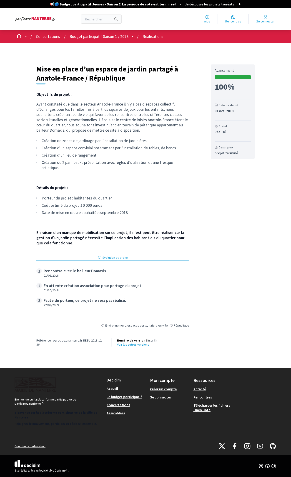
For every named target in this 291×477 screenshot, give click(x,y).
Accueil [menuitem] (112, 388)
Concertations (48, 36)
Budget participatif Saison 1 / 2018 (99, 36)
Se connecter (160, 397)
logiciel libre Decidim (53, 470)
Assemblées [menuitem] (116, 413)
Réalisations (153, 36)
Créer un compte (163, 389)
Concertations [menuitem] (118, 405)
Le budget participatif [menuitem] (124, 396)
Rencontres (202, 397)
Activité (199, 389)
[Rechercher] (116, 19)
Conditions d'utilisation (30, 446)
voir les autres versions (133, 344)
